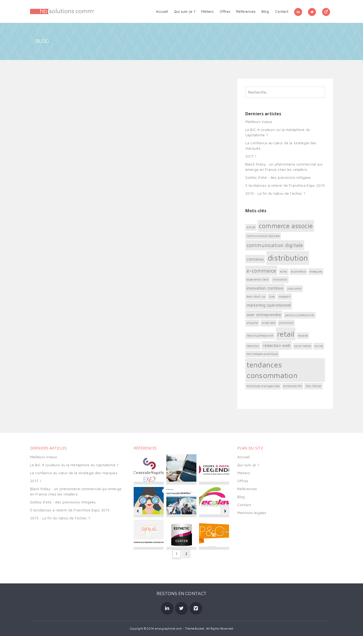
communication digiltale (263, 236)
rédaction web (276, 345)
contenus (255, 259)
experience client (258, 279)
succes (319, 345)
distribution (288, 257)
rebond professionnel (260, 335)
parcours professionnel (299, 315)
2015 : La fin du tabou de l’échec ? (275, 193)
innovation (280, 279)
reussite (303, 335)
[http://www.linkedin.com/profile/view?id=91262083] (298, 11)
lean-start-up (256, 296)
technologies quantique (262, 353)
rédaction (253, 345)
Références (246, 11)
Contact (281, 11)
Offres (225, 11)
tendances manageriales (263, 386)
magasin (284, 296)
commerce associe (286, 226)
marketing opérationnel (269, 305)
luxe (272, 296)
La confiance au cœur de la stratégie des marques (73, 472)
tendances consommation (272, 370)
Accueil (162, 11)
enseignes (316, 271)
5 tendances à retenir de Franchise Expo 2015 (285, 185)
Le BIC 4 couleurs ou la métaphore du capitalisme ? (74, 465)
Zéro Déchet (314, 386)
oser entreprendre (264, 314)
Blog (265, 11)
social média (302, 345)
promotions (286, 322)
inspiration (294, 288)
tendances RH (292, 386)
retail (285, 333)
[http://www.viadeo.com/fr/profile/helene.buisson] (326, 11)
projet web (268, 322)
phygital (252, 322)
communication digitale (275, 245)
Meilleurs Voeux (258, 121)
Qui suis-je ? (184, 11)
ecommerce (298, 271)
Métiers (207, 11)
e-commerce (261, 271)
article (251, 227)
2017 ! (250, 156)
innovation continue (265, 288)
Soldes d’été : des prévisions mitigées (278, 177)
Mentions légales (251, 512)
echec (284, 271)
